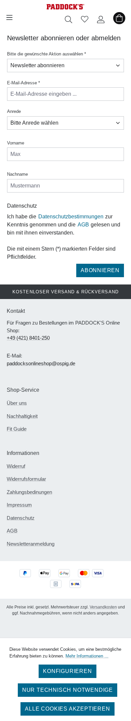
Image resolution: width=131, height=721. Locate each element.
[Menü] (9, 17)
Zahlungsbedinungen (29, 492)
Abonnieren (100, 270)
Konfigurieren (67, 671)
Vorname (15, 142)
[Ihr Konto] (101, 17)
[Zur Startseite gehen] (65, 5)
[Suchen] (68, 17)
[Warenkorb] (119, 17)
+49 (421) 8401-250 (28, 338)
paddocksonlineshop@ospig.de (41, 363)
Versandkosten (103, 607)
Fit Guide (17, 429)
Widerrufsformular (26, 479)
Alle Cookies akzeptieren (67, 709)
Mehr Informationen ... (87, 656)
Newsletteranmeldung (30, 544)
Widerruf (16, 466)
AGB (83, 224)
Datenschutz (21, 518)
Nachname (17, 174)
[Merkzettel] (85, 17)
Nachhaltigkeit (22, 416)
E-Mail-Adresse (23, 82)
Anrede (14, 111)
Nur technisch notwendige (67, 690)
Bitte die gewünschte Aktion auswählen (46, 53)
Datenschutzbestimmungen (70, 216)
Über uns (17, 403)
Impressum (19, 505)
